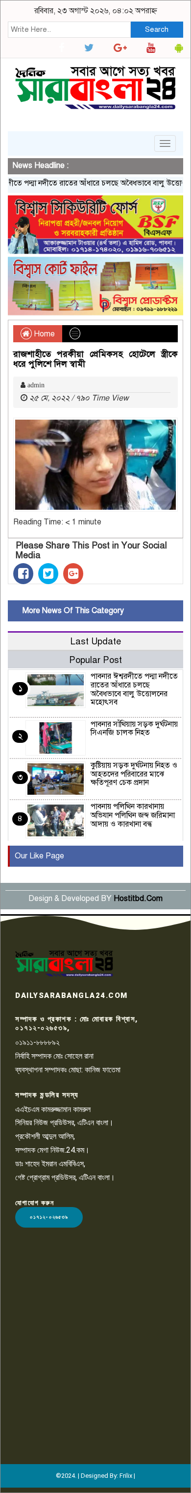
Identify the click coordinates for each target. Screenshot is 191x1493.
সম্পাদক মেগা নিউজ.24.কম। (52, 1150)
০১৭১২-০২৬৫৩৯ (49, 1217)
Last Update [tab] (96, 641)
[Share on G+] (73, 573)
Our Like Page (39, 856)
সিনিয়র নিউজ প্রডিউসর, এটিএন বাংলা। (64, 1122)
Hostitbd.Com (138, 898)
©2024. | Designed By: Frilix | (95, 1475)
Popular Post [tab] (95, 659)
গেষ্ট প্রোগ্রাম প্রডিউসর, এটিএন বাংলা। (65, 1177)
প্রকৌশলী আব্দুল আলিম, (45, 1136)
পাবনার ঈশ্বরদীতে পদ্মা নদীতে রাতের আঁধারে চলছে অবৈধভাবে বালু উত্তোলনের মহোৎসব (134, 689)
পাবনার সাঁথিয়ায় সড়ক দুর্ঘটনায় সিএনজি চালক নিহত (134, 728)
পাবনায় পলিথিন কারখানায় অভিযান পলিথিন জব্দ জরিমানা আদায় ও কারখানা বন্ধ (133, 815)
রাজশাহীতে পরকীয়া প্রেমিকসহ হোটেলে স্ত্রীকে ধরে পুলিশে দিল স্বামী (95, 359)
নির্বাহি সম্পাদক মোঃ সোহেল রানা (54, 1056)
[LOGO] (64, 963)
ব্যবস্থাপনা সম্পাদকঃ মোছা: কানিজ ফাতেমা (67, 1069)
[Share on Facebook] (23, 573)
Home (43, 334)
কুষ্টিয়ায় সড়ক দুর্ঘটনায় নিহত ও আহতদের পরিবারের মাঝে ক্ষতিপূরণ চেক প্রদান (134, 773)
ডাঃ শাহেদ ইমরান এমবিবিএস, (50, 1163)
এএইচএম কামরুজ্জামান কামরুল (53, 1109)
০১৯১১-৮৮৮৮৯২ (37, 1042)
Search (156, 29)
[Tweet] (48, 573)
